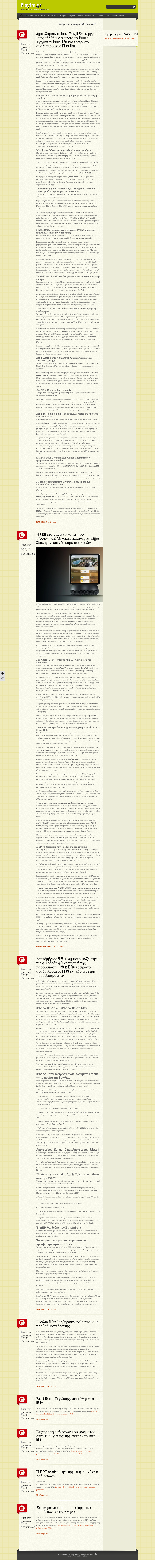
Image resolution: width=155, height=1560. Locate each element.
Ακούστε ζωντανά (118, 16)
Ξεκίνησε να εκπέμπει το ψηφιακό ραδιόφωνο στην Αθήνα (63, 1509)
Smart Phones (40, 16)
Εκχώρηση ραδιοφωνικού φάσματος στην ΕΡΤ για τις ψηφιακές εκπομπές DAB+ (65, 1436)
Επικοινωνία (89, 16)
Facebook (100, 16)
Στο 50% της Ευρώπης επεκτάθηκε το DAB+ (65, 1400)
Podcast (80, 16)
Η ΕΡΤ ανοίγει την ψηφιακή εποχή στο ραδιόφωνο (67, 1473)
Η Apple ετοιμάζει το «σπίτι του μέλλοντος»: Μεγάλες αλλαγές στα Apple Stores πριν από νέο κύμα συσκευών (67, 538)
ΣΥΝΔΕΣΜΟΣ (29, 53)
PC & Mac (29, 16)
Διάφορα (72, 16)
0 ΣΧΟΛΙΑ (27, 44)
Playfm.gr (31, 5)
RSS (107, 16)
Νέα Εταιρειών (53, 16)
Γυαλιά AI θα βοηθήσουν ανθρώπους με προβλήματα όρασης (67, 1323)
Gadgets (63, 16)
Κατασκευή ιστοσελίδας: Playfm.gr (77, 1556)
